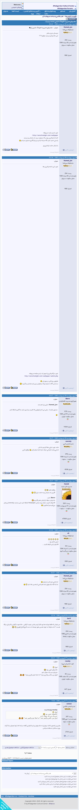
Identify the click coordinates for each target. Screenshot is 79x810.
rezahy (67, 661)
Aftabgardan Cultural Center (64, 6)
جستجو (62, 11)
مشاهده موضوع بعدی (12, 747)
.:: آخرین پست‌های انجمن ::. (32, 11)
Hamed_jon (68, 27)
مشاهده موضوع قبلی (27, 747)
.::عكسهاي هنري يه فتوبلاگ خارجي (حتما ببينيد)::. (61, 21)
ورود (32, 13)
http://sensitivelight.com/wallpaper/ (45, 135)
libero (68, 398)
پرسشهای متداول (50, 11)
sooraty (68, 441)
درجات (38, 13)
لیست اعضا (15, 11)
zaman (69, 703)
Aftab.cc (52, 803)
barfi (69, 618)
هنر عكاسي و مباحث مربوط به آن (52, 16)
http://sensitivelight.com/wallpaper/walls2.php (41, 376)
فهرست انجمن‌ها (70, 16)
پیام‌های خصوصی (16, 7)
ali (68, 533)
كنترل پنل (72, 11)
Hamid (66, 484)
